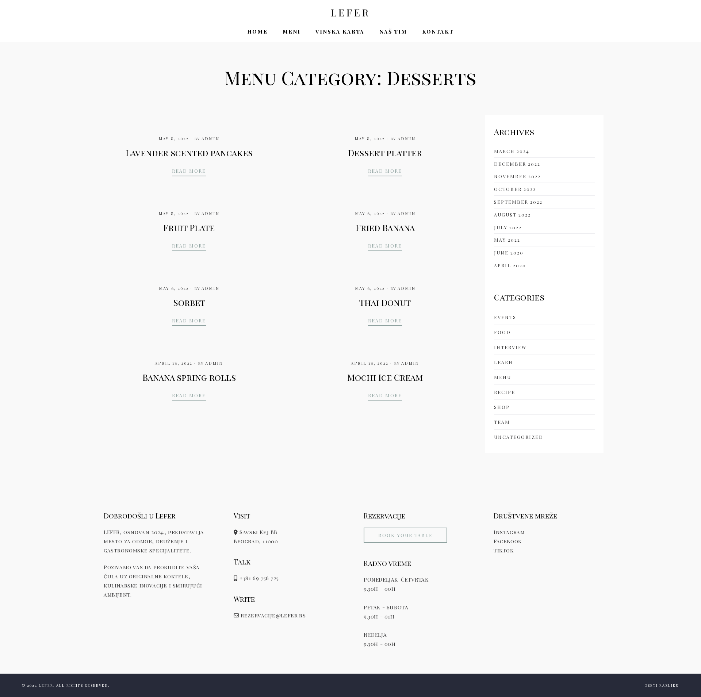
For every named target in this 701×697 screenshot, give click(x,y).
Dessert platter (385, 152)
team (502, 422)
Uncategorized (518, 437)
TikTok (504, 550)
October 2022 (515, 189)
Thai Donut (385, 302)
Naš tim (393, 31)
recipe (504, 392)
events (505, 317)
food (502, 332)
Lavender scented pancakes (189, 152)
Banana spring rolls (189, 377)
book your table (405, 535)
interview (510, 347)
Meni (291, 31)
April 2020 (510, 265)
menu (502, 377)
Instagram (509, 532)
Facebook (508, 541)
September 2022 (518, 202)
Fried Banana (385, 227)
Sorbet (189, 302)
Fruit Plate (189, 227)
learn (503, 362)
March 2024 (511, 151)
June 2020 (509, 252)
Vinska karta (339, 31)
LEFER (351, 13)
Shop (502, 407)
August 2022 (512, 214)
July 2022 (508, 227)
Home (257, 31)
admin (210, 138)
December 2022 (517, 164)
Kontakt (438, 31)
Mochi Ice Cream (385, 377)
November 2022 (517, 176)
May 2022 (507, 240)
